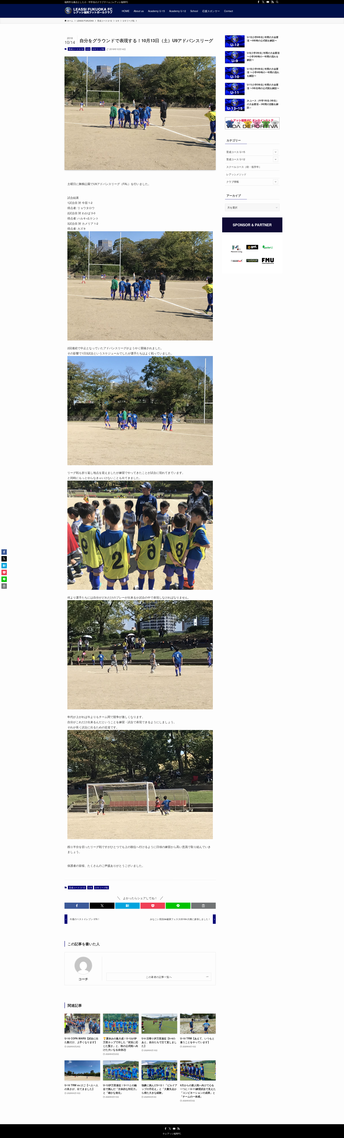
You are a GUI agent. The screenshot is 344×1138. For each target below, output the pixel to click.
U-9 (88, 49)
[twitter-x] (263, 2)
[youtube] (268, 2)
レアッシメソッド (236, 174)
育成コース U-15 (235, 152)
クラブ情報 (232, 181)
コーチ (83, 979)
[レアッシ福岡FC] (88, 11)
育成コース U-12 (76, 49)
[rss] (272, 2)
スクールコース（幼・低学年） (243, 167)
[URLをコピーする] (203, 906)
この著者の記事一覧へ (159, 977)
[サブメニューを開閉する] (275, 152)
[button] (76, 906)
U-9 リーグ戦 (98, 49)
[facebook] (258, 2)
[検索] (277, 2)
